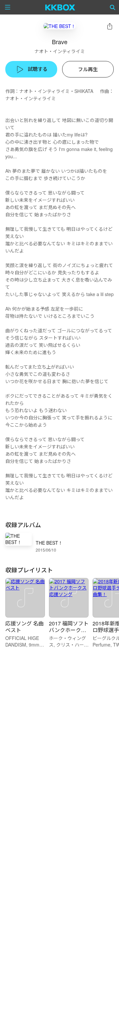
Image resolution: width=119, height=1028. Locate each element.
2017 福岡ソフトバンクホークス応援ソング (69, 630)
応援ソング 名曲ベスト (24, 627)
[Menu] (8, 7)
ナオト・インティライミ (59, 51)
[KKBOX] (60, 7)
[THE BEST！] (59, 25)
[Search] (113, 7)
